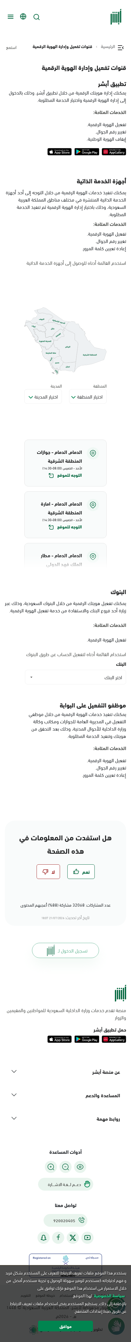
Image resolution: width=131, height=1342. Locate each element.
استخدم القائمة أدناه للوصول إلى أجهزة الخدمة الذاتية (76, 262)
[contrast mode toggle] (80, 1167)
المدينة (56, 385)
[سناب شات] (43, 1237)
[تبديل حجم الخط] (65, 1167)
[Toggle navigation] (9, 16)
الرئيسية (108, 46)
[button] (65, 463)
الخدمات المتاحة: (109, 112)
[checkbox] (81, 871)
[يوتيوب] (87, 1237)
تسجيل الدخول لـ (72, 950)
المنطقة (100, 385)
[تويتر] (72, 1237)
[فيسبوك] (58, 1237)
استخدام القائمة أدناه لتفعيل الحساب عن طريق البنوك (76, 654)
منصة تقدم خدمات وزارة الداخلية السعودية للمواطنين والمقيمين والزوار (66, 1013)
